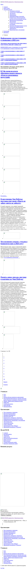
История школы (8, 434)
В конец (6, 384)
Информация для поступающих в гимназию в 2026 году (13, 39)
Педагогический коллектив (11, 438)
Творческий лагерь (8, 423)
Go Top (2, 568)
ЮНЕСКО (6, 402)
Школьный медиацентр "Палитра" (12, 427)
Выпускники (7, 441)
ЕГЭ (5, 394)
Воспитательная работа (9, 413)
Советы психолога (8, 404)
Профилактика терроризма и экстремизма (14, 420)
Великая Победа (8, 406)
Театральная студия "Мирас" (11, 425)
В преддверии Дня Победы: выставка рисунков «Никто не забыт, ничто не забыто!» (13, 201)
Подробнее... (4, 196)
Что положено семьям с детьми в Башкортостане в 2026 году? (14, 243)
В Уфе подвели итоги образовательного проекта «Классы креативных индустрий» (11, 74)
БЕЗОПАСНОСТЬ (8, 416)
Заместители (7, 437)
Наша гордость (7, 439)
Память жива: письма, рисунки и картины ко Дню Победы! (13, 278)
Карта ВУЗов (7, 405)
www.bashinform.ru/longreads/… (11, 257)
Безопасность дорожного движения (13, 417)
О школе (6, 433)
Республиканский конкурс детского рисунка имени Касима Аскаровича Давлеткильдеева (15, 399)
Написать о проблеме (6, 515)
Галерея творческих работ (10, 442)
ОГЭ (5, 395)
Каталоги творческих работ (11, 443)
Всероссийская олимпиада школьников (14, 397)
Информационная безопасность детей (13, 419)
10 (4, 379)
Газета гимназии (8, 424)
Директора (6, 435)
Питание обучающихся (9, 415)
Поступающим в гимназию (10, 412)
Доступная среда (8, 421)
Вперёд (5, 382)
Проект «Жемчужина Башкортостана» (13, 401)
